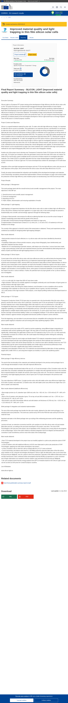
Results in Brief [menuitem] (14, 37)
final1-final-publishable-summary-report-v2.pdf (17, 483)
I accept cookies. (22, 700)
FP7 (10, 17)
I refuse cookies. (46, 700)
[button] (57, 7)
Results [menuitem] (32, 37)
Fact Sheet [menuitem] (5, 37)
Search (61, 7)
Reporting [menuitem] (23, 37)
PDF (27, 496)
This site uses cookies (22, 696)
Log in (53, 7)
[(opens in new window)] (7, 6)
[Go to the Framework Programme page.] (4, 30)
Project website (19, 55)
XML (10, 496)
